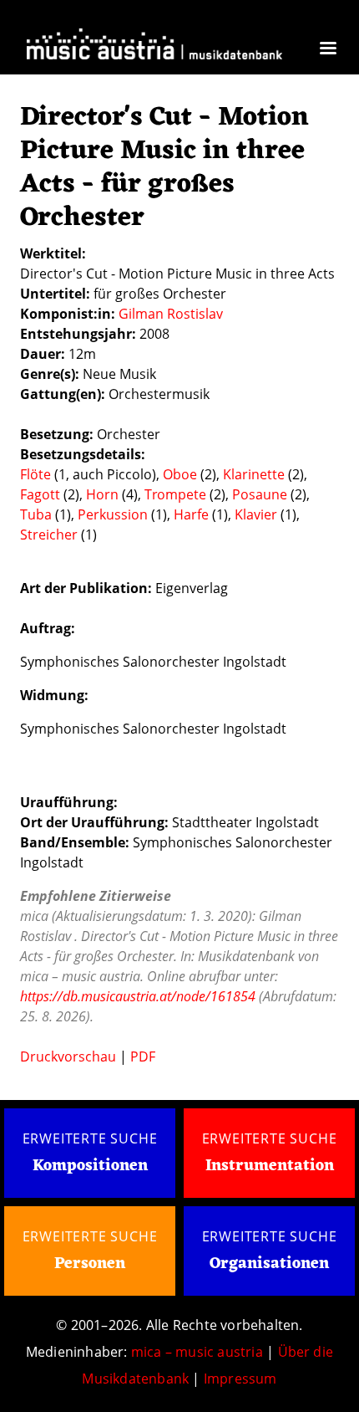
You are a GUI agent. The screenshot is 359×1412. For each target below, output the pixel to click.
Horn (102, 494)
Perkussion (113, 514)
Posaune (259, 494)
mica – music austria (197, 1352)
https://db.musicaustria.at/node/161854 (137, 996)
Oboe (180, 474)
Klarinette (254, 474)
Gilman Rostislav (171, 313)
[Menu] (327, 49)
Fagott (40, 494)
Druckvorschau (68, 1056)
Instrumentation (269, 1166)
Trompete (175, 494)
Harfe (191, 514)
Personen (89, 1264)
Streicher (49, 534)
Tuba (36, 514)
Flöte (35, 474)
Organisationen (269, 1264)
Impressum (240, 1378)
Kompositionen (90, 1166)
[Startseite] (154, 46)
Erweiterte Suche (90, 1138)
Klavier (256, 514)
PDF (142, 1056)
